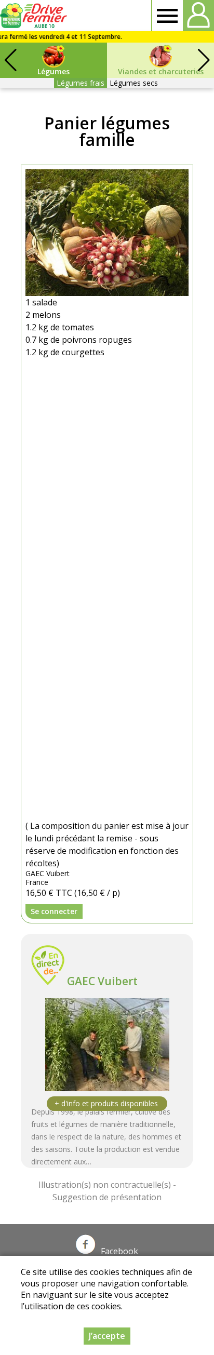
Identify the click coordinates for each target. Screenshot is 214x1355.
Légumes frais (80, 83)
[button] (203, 60)
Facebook (119, 1251)
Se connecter (54, 911)
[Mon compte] (198, 15)
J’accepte (107, 1335)
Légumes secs (134, 83)
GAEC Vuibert (102, 981)
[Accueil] (35, 15)
